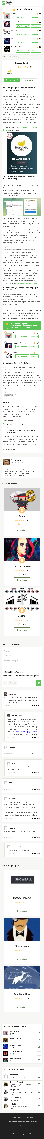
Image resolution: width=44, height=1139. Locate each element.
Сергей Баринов (17, 460)
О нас (22, 1126)
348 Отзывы (22, 26)
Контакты (22, 1130)
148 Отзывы (22, 51)
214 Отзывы (22, 43)
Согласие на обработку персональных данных (22, 1121)
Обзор (35, 18)
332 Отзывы (22, 18)
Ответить (36, 706)
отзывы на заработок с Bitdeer (26, 283)
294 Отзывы (22, 34)
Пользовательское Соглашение (22, 1117)
